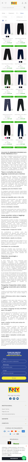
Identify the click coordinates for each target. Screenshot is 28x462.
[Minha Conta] (22, 3)
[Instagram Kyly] (14, 398)
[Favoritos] (5, 3)
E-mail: (5, 370)
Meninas (17, 13)
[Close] (26, 446)
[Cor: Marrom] (9, 87)
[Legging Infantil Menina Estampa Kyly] (7, 105)
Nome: (5, 359)
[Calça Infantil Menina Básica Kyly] (7, 54)
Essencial (11, 13)
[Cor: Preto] (8, 36)
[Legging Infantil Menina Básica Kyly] (20, 79)
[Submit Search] (24, 8)
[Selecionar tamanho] (12, 33)
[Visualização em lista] (5, 20)
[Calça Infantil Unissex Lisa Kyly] (20, 29)
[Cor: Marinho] (6, 36)
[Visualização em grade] (2, 20)
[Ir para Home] (14, 390)
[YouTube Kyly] (17, 398)
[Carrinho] (25, 3)
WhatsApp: (6, 364)
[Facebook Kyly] (10, 398)
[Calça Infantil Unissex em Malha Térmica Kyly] (7, 29)
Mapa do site (5, 411)
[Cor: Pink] (5, 138)
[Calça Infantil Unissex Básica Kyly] (7, 79)
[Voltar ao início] (3, 13)
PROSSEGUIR (14, 458)
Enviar (14, 378)
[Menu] (2, 3)
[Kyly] (14, 3)
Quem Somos (5, 409)
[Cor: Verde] (5, 87)
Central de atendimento (8, 414)
